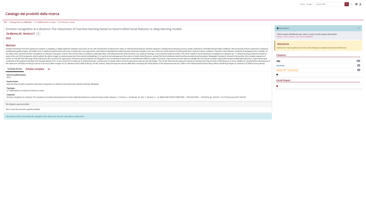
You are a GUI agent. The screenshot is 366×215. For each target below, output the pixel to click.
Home (302, 4)
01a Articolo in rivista (66, 22)
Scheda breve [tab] (14, 68)
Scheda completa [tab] (35, 69)
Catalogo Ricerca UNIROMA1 (20, 22)
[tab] (49, 69)
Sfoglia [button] (309, 4)
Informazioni (284, 28)
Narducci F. (29, 33)
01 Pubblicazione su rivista (45, 22)
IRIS (5, 22)
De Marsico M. (13, 33)
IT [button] (351, 4)
